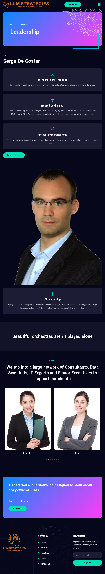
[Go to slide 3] (50, 459)
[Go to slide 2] (48, 459)
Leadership (45, 558)
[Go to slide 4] (52, 459)
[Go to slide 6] (56, 459)
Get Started (72, 4)
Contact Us (17, 508)
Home (13, 24)
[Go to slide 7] (58, 459)
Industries (45, 553)
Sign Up (87, 562)
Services (44, 547)
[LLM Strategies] (26, 5)
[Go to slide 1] (46, 459)
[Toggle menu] (99, 4)
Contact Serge (13, 155)
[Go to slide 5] (54, 459)
